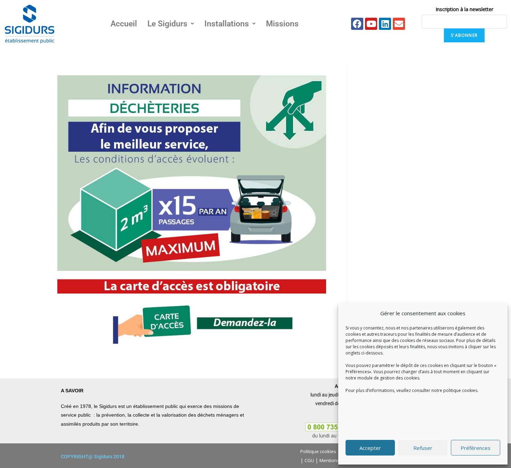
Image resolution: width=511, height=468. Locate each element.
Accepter (370, 447)
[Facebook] (357, 24)
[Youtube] (371, 24)
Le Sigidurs (167, 23)
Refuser (422, 447)
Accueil (124, 23)
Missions (282, 23)
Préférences (475, 447)
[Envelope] (399, 24)
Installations (226, 23)
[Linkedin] (385, 24)
